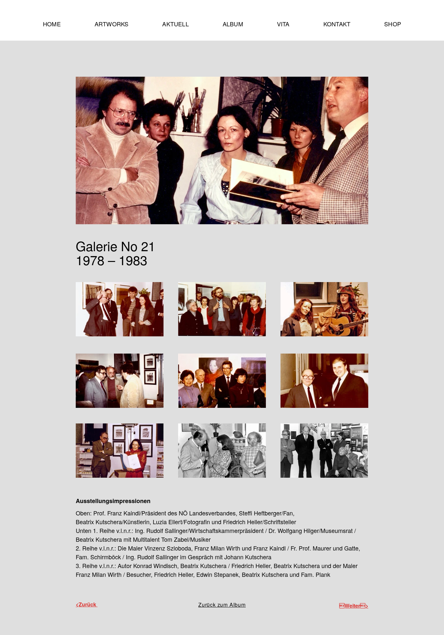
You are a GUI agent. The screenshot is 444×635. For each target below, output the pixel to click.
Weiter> (353, 605)
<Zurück (87, 604)
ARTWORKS (109, 23)
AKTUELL (175, 23)
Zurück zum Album (222, 604)
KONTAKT (336, 23)
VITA (283, 23)
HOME (52, 23)
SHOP (392, 23)
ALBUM (233, 23)
